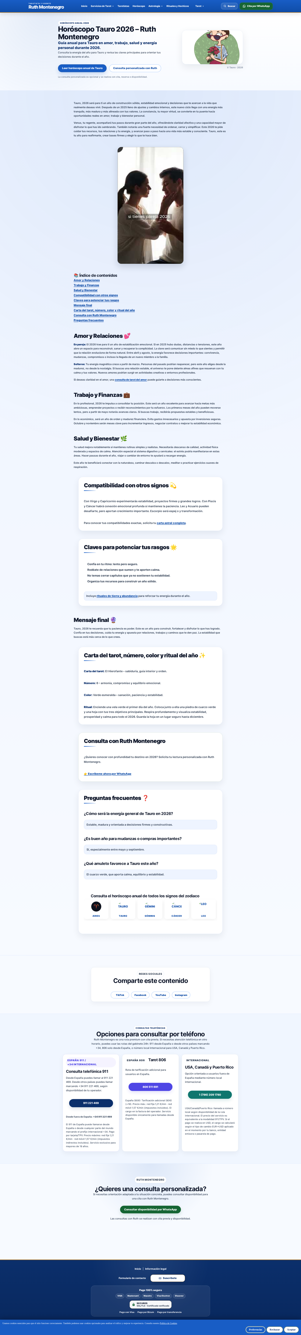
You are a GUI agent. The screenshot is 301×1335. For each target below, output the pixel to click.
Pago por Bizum (145, 1312)
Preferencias (255, 1329)
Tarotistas (123, 6)
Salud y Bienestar (86, 290)
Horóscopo (139, 6)
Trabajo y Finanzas (86, 285)
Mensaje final (83, 305)
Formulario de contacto (132, 1278)
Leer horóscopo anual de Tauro (82, 68)
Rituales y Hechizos (177, 6)
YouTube (160, 995)
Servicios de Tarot (101, 6)
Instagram (181, 995)
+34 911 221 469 (102, 1116)
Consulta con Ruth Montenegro (95, 315)
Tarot (198, 6)
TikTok (120, 995)
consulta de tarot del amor (131, 379)
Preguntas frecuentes (89, 320)
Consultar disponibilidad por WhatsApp (150, 1209)
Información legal (155, 1268)
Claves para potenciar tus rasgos (96, 300)
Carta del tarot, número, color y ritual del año (104, 310)
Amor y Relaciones (87, 280)
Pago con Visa (126, 1312)
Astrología (154, 6)
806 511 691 (150, 1086)
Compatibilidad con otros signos (96, 295)
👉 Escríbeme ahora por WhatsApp (107, 773)
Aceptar (291, 1329)
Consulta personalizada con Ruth (135, 68)
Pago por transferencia (169, 1312)
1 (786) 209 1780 (210, 1094)
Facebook (140, 995)
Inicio (84, 6)
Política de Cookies (168, 1323)
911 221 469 (91, 1103)
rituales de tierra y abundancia (117, 596)
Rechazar (275, 1329)
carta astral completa (171, 523)
